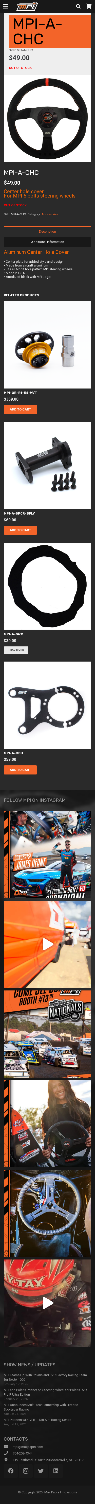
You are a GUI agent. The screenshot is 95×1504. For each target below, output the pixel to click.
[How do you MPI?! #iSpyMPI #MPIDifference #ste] (47, 1213)
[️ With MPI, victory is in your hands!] (47, 1123)
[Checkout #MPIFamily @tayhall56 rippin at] (47, 1303)
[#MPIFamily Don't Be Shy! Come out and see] (47, 1034)
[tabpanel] (47, 118)
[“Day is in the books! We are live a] (47, 944)
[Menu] (6, 6)
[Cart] (88, 6)
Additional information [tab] (47, 242)
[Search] (78, 6)
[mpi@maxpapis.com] (8, 1447)
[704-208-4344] (8, 1453)
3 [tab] (50, 154)
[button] (20, 409)
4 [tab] (55, 154)
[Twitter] (41, 1471)
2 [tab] (45, 154)
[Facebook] (11, 1471)
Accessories (50, 214)
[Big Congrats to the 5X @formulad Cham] (47, 854)
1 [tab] (40, 154)
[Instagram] (26, 1471)
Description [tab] (47, 231)
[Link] (27, 6)
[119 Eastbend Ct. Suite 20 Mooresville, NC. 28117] (8, 1460)
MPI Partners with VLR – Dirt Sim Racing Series (37, 1420)
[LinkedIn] (56, 1471)
